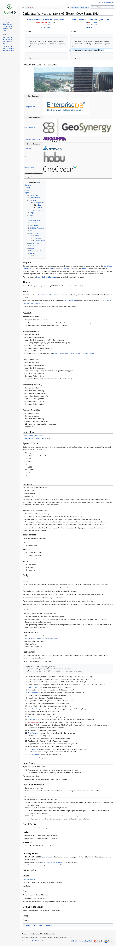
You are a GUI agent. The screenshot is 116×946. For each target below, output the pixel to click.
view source (59, 20)
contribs (51, 22)
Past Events (48, 925)
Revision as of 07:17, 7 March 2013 (85, 20)
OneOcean (28, 167)
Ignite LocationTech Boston (51, 862)
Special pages (7, 42)
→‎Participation (45, 25)
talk (46, 22)
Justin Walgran (33, 733)
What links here (8, 37)
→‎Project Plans (90, 25)
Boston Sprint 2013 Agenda (46, 277)
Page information (8, 48)
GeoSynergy (28, 127)
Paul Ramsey (32, 687)
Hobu (26, 157)
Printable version (8, 44)
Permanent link (7, 46)
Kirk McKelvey (33, 722)
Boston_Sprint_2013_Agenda (35, 438)
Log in (101, 2)
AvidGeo (28, 865)
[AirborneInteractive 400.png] (54, 139)
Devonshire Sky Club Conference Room (51, 295)
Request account (109, 2)
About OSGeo (36, 941)
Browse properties (8, 50)
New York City (68, 268)
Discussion (29, 7)
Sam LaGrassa (28, 879)
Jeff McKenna (33, 693)
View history (85, 7)
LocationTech (46, 857)
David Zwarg (32, 719)
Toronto (84, 268)
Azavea (27, 148)
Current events (7, 24)
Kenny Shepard (33, 717)
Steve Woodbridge (34, 709)
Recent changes (8, 26)
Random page (7, 28)
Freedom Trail (69, 301)
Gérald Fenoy (33, 749)
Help (4, 31)
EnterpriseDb (29, 107)
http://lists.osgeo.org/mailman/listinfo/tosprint (41, 638)
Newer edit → (90, 27)
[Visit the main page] (10, 9)
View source (75, 7)
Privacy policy (26, 941)
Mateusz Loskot (33, 754)
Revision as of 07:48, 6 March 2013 (40, 20)
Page (22, 7)
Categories (27, 925)
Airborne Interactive (31, 139)
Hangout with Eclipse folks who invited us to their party (72, 353)
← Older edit (45, 27)
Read (67, 7)
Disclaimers (45, 941)
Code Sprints (37, 925)
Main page (6, 22)
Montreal (53, 268)
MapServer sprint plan (33, 435)
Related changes (8, 39)
